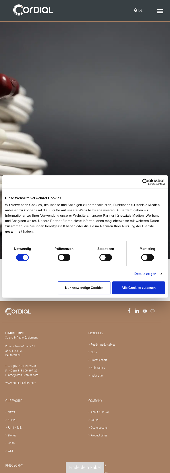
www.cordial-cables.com (20, 383)
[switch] (64, 257)
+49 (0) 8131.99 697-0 (22, 366)
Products (95, 333)
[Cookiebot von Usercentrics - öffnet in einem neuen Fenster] (145, 182)
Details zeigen (145, 274)
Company (95, 400)
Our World (13, 400)
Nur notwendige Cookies (84, 288)
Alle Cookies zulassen (139, 288)
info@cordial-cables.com (23, 375)
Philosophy (14, 465)
